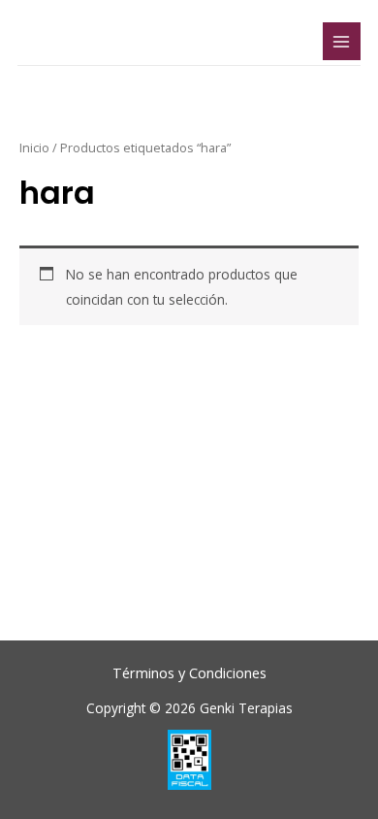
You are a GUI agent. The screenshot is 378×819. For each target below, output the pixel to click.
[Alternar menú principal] (342, 41)
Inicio (34, 148)
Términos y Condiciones (189, 672)
